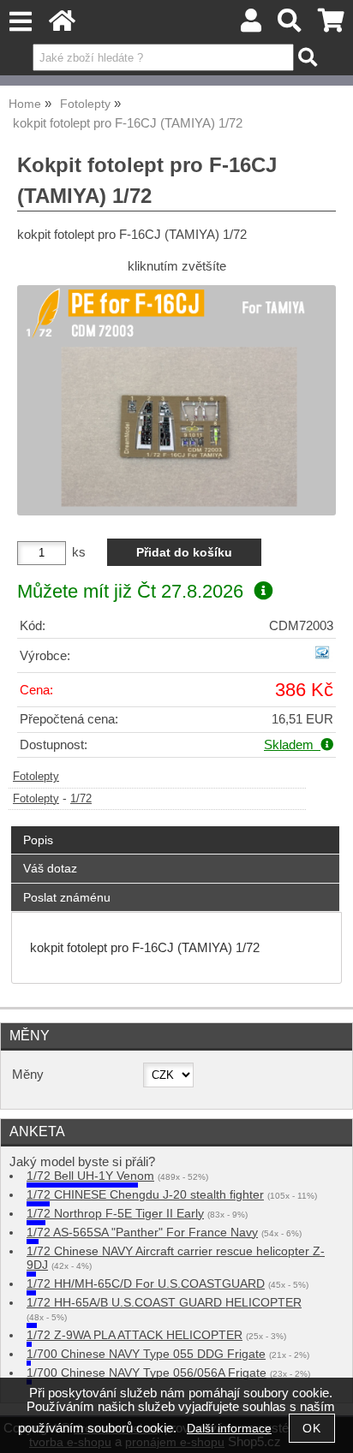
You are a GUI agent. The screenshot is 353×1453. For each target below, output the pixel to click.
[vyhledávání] (290, 25)
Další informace (229, 1428)
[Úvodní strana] (62, 25)
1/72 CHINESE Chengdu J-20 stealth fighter (145, 1194)
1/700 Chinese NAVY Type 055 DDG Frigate (146, 1354)
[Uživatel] (251, 25)
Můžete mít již (130, 591)
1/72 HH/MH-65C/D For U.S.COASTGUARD (146, 1283)
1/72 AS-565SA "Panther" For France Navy (142, 1232)
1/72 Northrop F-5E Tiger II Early (115, 1213)
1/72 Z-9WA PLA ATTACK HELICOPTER (134, 1335)
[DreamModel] (322, 659)
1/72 (81, 799)
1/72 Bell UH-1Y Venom (90, 1176)
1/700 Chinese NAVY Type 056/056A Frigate (146, 1373)
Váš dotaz (50, 868)
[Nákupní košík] (331, 25)
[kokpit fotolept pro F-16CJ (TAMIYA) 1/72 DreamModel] (176, 400)
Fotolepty (36, 777)
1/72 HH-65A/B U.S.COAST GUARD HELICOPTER (164, 1302)
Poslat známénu (67, 897)
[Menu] (20, 22)
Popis (38, 840)
